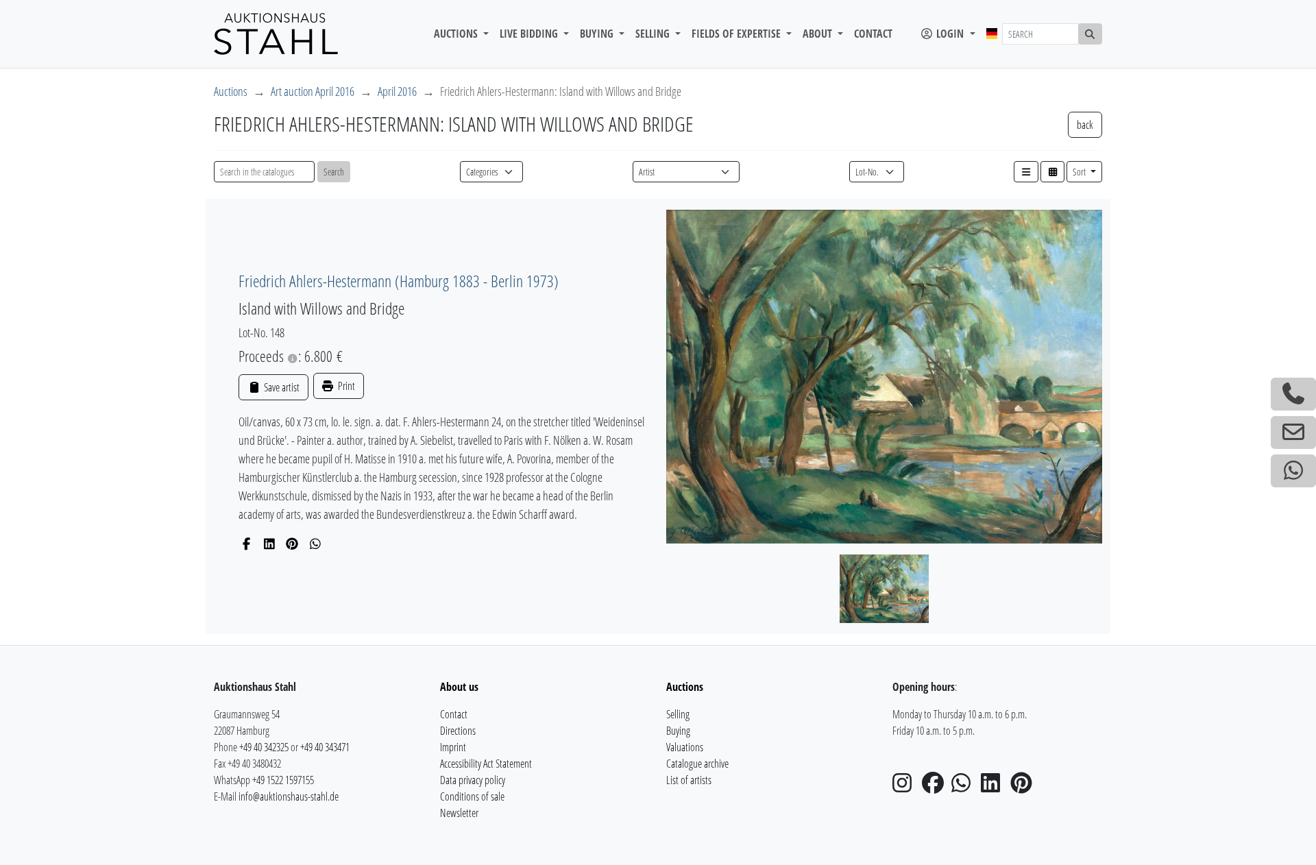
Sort (1080, 171)
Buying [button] (598, 33)
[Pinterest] (292, 543)
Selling (678, 714)
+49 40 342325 (264, 747)
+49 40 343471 (325, 747)
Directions (458, 730)
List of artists (688, 780)
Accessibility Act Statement (486, 763)
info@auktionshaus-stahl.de (289, 796)
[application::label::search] (1090, 34)
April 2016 (397, 91)
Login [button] (950, 33)
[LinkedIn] (270, 543)
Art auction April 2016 (312, 91)
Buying (678, 730)
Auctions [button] (457, 33)
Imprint (453, 747)
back (1085, 124)
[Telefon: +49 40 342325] (1293, 394)
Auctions (230, 91)
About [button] (819, 33)
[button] (1026, 171)
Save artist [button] (280, 387)
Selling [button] (653, 33)
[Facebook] (246, 543)
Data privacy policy (472, 780)
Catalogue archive (697, 763)
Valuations (684, 747)
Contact (873, 33)
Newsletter (459, 812)
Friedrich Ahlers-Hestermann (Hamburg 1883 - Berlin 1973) (399, 280)
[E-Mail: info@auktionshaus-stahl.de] (1293, 432)
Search (334, 171)
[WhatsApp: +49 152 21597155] (1293, 470)
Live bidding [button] (530, 33)
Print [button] (345, 385)
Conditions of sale (472, 796)
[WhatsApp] (316, 543)
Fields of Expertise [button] (737, 33)
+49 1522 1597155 (283, 780)
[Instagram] (906, 786)
